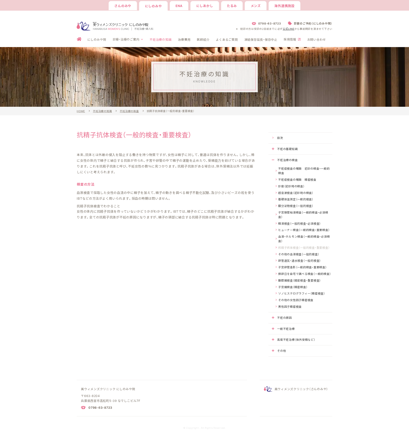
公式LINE (288, 29)
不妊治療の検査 (129, 111)
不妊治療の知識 (102, 111)
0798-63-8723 (100, 407)
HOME (81, 111)
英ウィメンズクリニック (301, 389)
